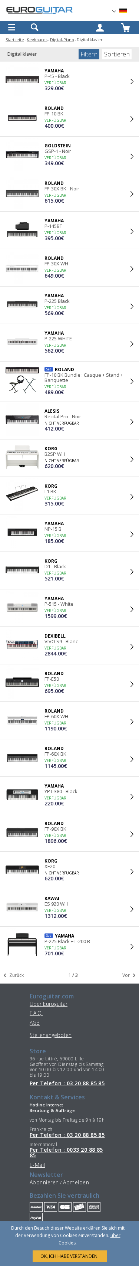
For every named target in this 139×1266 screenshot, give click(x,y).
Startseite (15, 39)
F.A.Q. (36, 1013)
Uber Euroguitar (48, 1003)
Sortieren (117, 54)
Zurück (16, 975)
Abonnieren (44, 1182)
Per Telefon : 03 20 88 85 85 (67, 1083)
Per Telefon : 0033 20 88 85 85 (66, 1152)
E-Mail (37, 1164)
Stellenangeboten (51, 1034)
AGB (35, 1022)
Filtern (88, 54)
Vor (126, 975)
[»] (127, 10)
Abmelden (76, 1182)
